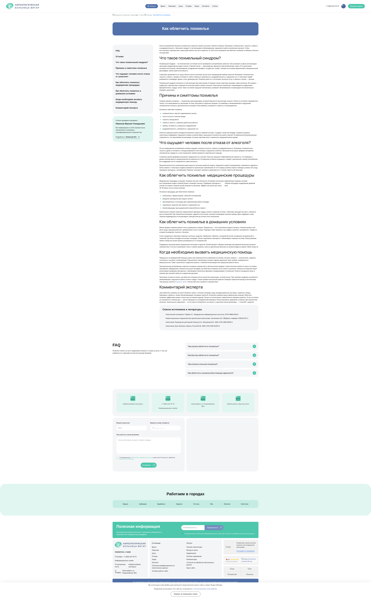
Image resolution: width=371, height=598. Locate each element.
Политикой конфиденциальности (142, 457)
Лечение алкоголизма (194, 547)
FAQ (118, 51)
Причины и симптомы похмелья (131, 68)
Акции (197, 6)
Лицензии (172, 6)
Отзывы (188, 6)
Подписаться (212, 527)
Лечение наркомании (194, 556)
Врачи (163, 6)
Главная (133, 15)
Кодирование (191, 553)
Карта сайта (190, 568)
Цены (181, 6)
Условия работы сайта (160, 571)
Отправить (146, 465)
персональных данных (127, 459)
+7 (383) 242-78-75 (332, 6)
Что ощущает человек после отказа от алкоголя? (133, 75)
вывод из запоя (181, 282)
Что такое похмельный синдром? (132, 62)
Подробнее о (126, 137)
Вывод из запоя (192, 550)
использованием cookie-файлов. (205, 589)
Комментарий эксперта (127, 108)
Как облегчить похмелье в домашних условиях (128, 92)
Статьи (215, 6)
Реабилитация (191, 559)
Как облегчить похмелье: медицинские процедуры (128, 83)
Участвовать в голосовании (245, 551)
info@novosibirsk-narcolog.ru (133, 404)
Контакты (205, 6)
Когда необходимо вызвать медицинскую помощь (129, 100)
